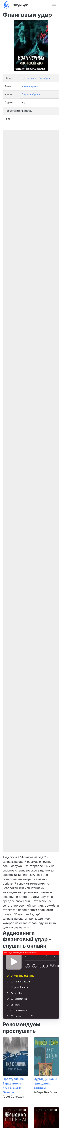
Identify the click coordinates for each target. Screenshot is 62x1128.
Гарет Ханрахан (13, 1096)
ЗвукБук (20, 5)
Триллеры (43, 78)
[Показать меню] (54, 5)
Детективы (29, 78)
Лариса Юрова (31, 94)
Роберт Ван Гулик (45, 1092)
